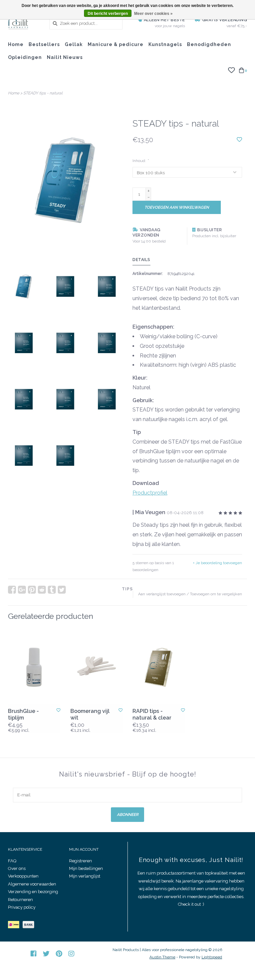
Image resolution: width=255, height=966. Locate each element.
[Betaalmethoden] (15, 926)
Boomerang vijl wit (90, 714)
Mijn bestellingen (86, 868)
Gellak (74, 44)
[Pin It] (32, 590)
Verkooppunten (23, 876)
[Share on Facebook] (12, 590)
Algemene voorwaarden (32, 884)
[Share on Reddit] (42, 590)
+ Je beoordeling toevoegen (217, 563)
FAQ (12, 860)
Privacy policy (22, 907)
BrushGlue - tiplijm (23, 714)
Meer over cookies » (153, 13)
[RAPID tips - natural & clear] (158, 667)
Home (16, 44)
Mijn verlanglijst (84, 876)
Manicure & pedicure (115, 44)
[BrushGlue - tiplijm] (34, 667)
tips (127, 589)
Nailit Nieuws (65, 57)
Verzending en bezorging (33, 891)
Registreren (80, 860)
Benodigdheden (209, 44)
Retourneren (20, 899)
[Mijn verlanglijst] (231, 70)
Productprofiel (149, 493)
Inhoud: (140, 160)
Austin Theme (162, 957)
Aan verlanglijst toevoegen (162, 594)
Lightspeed (212, 957)
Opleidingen (25, 57)
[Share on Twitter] (62, 590)
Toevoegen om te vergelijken (216, 594)
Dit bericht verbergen (108, 13)
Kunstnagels (165, 44)
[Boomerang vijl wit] (96, 667)
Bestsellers (44, 44)
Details (141, 259)
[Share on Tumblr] (52, 590)
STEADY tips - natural (42, 93)
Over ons (17, 868)
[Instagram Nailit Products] (71, 953)
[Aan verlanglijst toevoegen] (239, 139)
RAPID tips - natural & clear (151, 714)
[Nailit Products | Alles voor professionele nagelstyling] (24, 23)
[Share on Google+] (22, 590)
